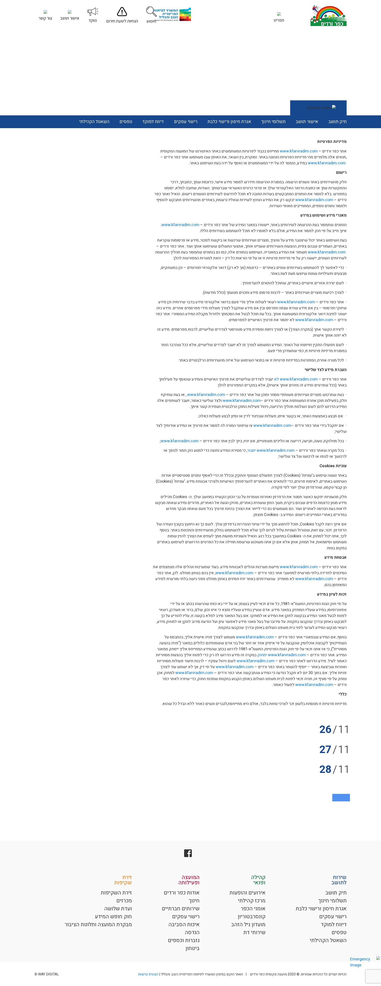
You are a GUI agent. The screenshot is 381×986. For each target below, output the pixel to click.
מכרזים (124, 901)
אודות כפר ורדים (182, 893)
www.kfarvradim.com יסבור (271, 451)
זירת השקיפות (116, 893)
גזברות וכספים (184, 940)
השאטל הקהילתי (94, 121)
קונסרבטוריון (251, 916)
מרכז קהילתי (251, 901)
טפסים (126, 121)
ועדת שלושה (118, 909)
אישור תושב (307, 121)
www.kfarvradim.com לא (296, 379)
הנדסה (192, 932)
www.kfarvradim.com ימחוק (281, 655)
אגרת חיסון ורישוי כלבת (229, 121)
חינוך (194, 901)
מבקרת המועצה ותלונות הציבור (98, 924)
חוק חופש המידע (113, 916)
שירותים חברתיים (181, 909)
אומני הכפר (253, 909)
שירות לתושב (339, 880)
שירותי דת (254, 932)
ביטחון (192, 948)
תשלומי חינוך (273, 121)
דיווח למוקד (153, 121)
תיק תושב (337, 121)
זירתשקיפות (123, 880)
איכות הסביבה (184, 924)
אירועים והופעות (247, 893)
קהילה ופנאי (258, 880)
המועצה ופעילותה (189, 880)
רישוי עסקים (185, 121)
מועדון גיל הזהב (248, 924)
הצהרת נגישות (148, 974)
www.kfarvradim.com (299, 151)
